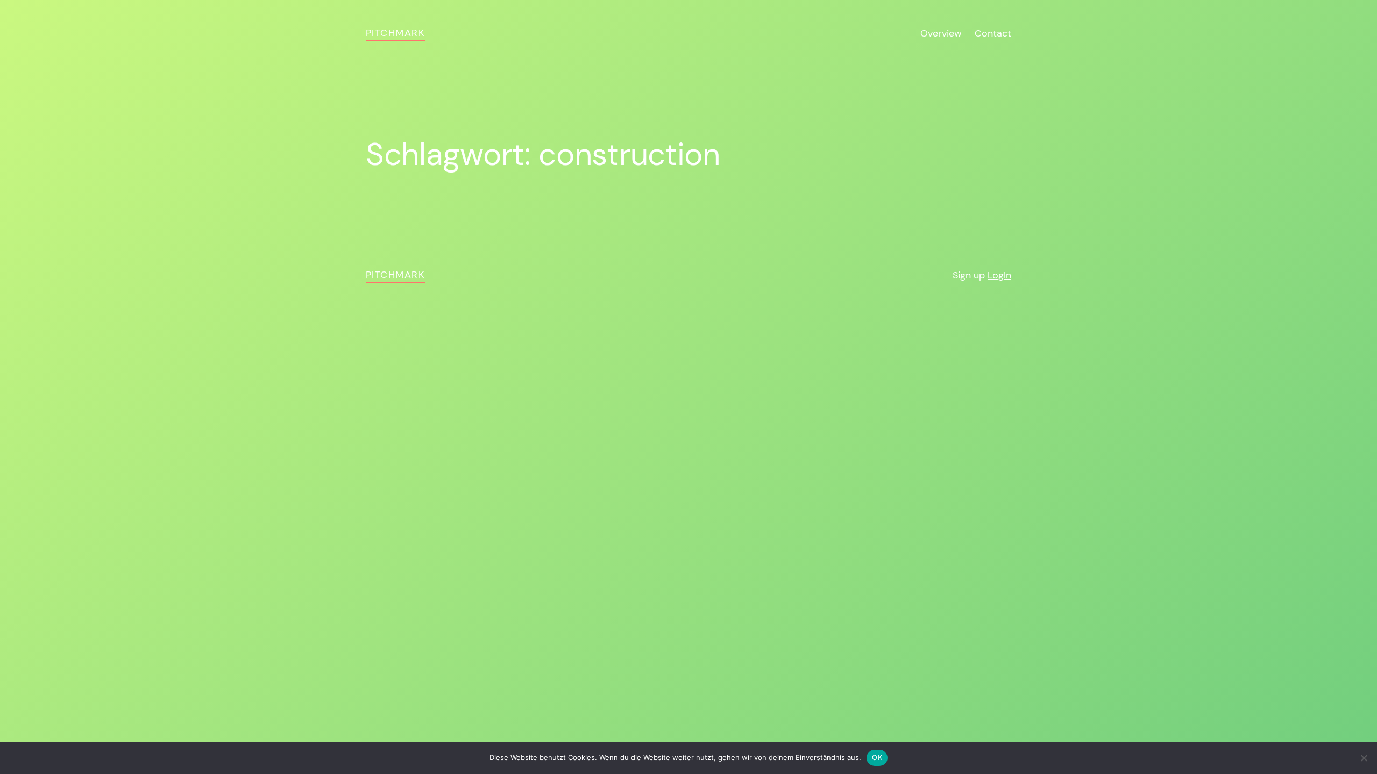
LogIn (999, 275)
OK (877, 757)
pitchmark (395, 32)
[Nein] (1363, 757)
